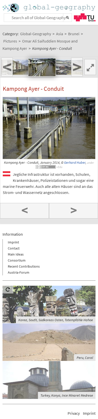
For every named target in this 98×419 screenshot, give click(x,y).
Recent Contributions (24, 266)
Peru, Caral (85, 357)
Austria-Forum (18, 272)
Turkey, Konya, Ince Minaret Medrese (66, 395)
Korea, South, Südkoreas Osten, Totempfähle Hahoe (55, 320)
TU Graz (84, 17)
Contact (14, 248)
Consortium (17, 260)
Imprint (13, 242)
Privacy (74, 413)
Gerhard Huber (74, 162)
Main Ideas (16, 254)
